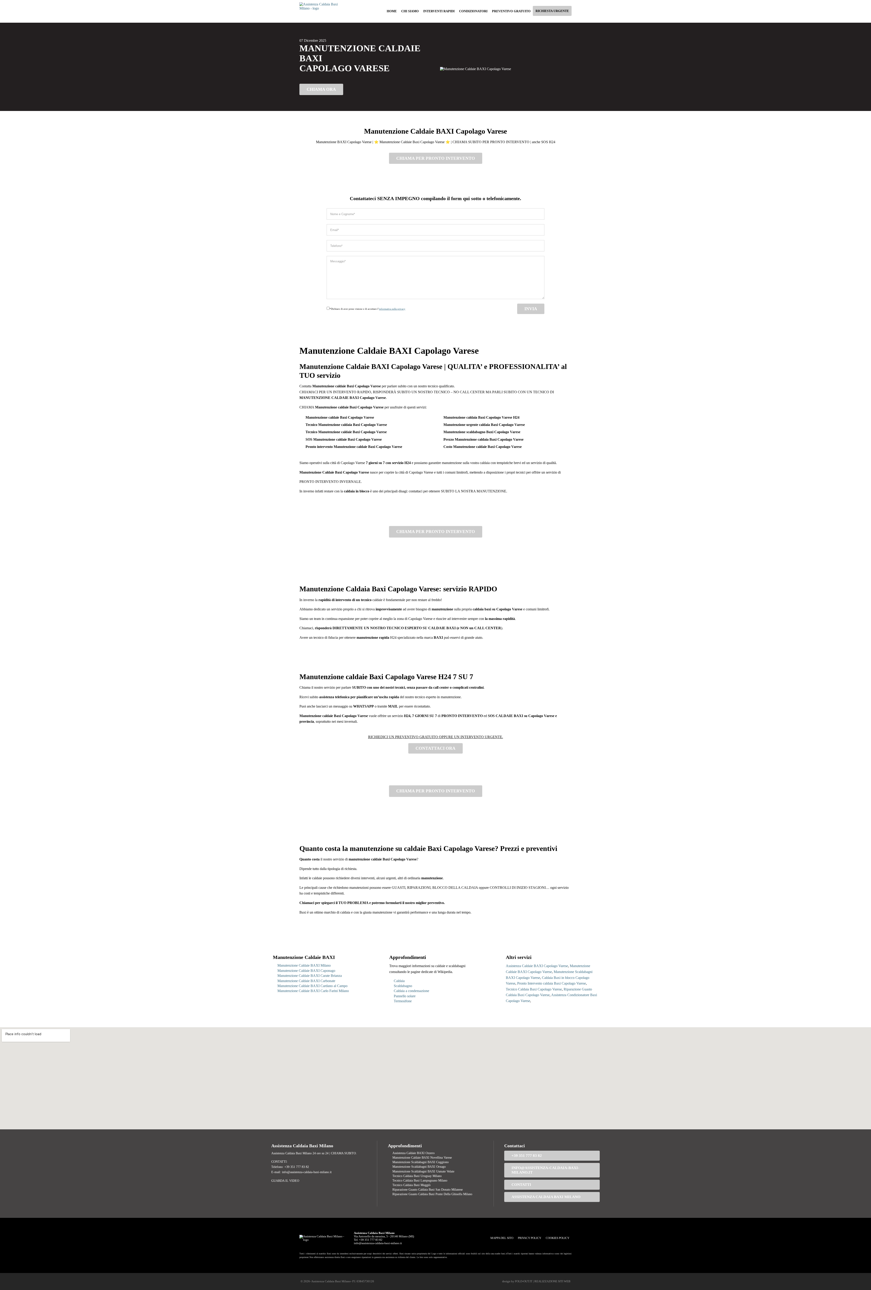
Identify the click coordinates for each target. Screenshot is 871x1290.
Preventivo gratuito (511, 11)
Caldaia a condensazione (411, 991)
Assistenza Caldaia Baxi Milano (545, 1197)
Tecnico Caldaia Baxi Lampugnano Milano (419, 1180)
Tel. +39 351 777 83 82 (368, 1239)
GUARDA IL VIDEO (285, 1180)
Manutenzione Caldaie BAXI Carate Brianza (309, 976)
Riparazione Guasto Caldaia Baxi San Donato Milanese (427, 1189)
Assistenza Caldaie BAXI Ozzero (413, 1153)
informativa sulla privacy (392, 308)
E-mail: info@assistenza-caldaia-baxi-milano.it (301, 1172)
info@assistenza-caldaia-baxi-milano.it (545, 1170)
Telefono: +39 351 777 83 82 (290, 1167)
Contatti (521, 1184)
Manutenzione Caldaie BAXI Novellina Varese (422, 1157)
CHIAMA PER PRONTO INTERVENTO (435, 158)
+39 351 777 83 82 (526, 1155)
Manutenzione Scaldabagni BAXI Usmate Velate (423, 1171)
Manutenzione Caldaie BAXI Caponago (306, 971)
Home (392, 11)
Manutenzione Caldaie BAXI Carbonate (306, 981)
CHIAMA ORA (321, 89)
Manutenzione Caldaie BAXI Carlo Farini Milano (313, 991)
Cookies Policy (557, 1238)
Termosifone (403, 1001)
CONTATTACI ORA (435, 748)
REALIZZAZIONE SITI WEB (552, 1281)
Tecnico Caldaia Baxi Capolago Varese (534, 989)
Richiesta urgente (552, 11)
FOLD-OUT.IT (523, 1281)
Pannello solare (405, 996)
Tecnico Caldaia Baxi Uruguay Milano (417, 1176)
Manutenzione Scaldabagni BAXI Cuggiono (420, 1162)
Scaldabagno (403, 986)
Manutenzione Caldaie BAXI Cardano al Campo (312, 986)
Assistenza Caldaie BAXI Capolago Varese (537, 966)
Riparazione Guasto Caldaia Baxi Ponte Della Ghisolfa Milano (432, 1194)
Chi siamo (410, 11)
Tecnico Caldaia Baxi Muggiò (411, 1185)
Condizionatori (473, 11)
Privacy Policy (529, 1238)
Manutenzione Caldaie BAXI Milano (304, 965)
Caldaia (399, 981)
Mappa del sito (501, 1238)
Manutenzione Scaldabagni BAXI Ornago (419, 1166)
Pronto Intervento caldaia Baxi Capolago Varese (551, 983)
